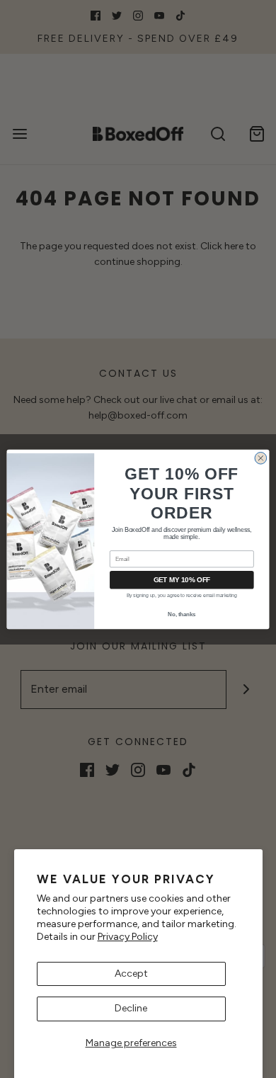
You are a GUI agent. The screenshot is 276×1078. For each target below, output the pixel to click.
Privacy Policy (128, 937)
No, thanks (181, 613)
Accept (131, 974)
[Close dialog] (261, 458)
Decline (131, 1008)
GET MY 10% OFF (182, 579)
